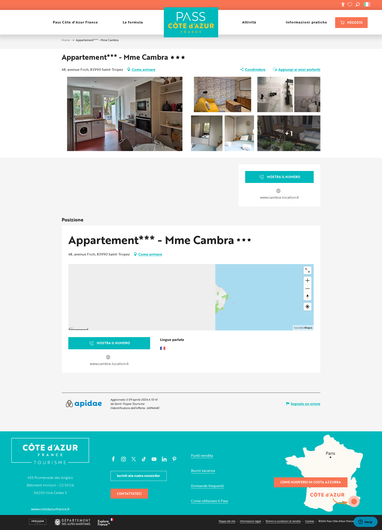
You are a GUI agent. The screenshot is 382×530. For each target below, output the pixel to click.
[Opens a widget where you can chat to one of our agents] (365, 522)
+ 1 (289, 133)
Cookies (309, 521)
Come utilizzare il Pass (209, 500)
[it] (367, 4)
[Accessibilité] (343, 4)
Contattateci (129, 493)
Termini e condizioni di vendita (283, 521)
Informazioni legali (250, 521)
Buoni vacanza (203, 470)
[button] (357, 4)
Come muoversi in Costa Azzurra (310, 482)
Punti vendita (202, 455)
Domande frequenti (207, 485)
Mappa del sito (227, 521)
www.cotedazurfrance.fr (50, 509)
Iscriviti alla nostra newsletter (138, 475)
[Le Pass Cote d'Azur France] (191, 22)
